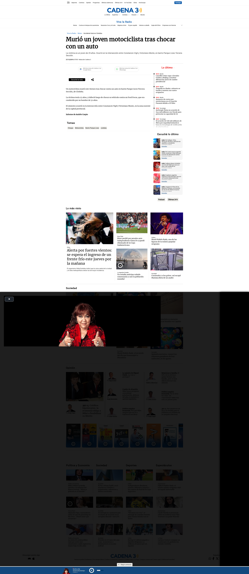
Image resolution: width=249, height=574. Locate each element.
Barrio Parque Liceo (92, 128)
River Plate (120, 236)
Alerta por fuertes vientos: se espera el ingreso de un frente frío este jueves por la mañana (89, 257)
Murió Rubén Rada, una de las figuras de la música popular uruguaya (164, 241)
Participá (178, 3)
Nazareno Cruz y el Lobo (108, 25)
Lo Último (107, 15)
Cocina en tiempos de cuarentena (89, 25)
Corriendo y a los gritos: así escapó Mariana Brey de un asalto (166, 276)
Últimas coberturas (107, 3)
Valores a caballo (144, 25)
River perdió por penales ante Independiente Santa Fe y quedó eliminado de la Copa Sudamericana (131, 241)
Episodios (164, 146)
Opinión (88, 3)
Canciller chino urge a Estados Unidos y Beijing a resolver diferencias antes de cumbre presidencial (167, 79)
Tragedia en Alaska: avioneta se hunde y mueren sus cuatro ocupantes (168, 90)
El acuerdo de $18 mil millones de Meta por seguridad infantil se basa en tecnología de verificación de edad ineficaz (169, 124)
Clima (135, 3)
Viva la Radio (124, 21)
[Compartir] (92, 80)
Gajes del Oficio (155, 25)
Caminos (81, 3)
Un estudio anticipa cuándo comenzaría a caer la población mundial (130, 276)
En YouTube (128, 3)
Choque (70, 128)
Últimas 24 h (118, 3)
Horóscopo (142, 3)
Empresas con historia (169, 25)
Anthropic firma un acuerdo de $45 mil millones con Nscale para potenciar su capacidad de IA (168, 112)
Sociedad (154, 273)
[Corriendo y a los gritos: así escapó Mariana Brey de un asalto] (166, 259)
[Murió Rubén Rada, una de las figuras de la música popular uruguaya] (166, 223)
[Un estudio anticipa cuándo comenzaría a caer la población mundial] (131, 259)
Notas (75, 25)
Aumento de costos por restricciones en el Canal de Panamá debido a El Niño (166, 101)
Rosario (134, 15)
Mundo (142, 15)
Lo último (167, 67)
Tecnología (163, 108)
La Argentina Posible (123, 272)
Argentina (115, 15)
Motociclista (79, 128)
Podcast (161, 200)
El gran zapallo (132, 25)
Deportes (74, 3)
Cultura (153, 237)
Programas (96, 3)
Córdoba (124, 15)
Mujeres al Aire (121, 25)
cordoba (104, 128)
